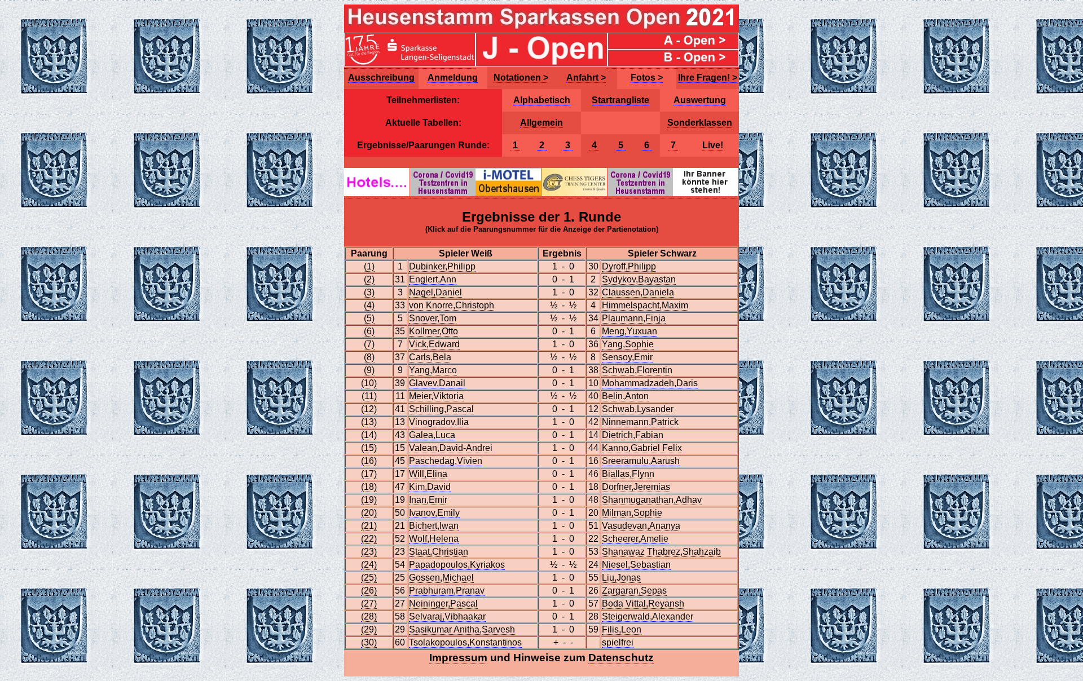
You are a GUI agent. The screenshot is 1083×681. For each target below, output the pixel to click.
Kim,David (430, 487)
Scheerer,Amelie (635, 538)
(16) (369, 461)
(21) (369, 525)
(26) (369, 590)
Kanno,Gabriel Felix (642, 448)
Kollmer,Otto (433, 331)
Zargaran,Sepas (634, 590)
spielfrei (617, 642)
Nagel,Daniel (435, 292)
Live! (712, 145)
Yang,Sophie (628, 344)
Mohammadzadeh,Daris (650, 383)
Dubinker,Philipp (442, 266)
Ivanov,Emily (434, 513)
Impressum (458, 658)
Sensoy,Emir (627, 357)
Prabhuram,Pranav (447, 590)
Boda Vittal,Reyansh (643, 603)
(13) (369, 422)
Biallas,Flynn (628, 474)
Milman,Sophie (632, 513)
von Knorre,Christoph (451, 305)
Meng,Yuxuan (629, 331)
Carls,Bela (430, 357)
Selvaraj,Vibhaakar (447, 616)
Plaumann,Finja (634, 318)
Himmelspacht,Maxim (645, 305)
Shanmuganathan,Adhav (652, 500)
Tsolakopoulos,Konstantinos (465, 642)
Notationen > (521, 77)
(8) (369, 357)
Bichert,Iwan (434, 525)
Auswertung (699, 100)
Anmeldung (453, 77)
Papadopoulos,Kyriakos (457, 564)
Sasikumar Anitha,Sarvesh (462, 629)
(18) (369, 487)
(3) (369, 292)
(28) (369, 616)
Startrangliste (620, 100)
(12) (369, 409)
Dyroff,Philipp (629, 266)
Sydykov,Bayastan (639, 279)
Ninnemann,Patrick (640, 422)
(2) (369, 279)
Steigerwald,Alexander (647, 616)
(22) (369, 538)
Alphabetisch (541, 100)
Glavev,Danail (437, 383)
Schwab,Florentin (637, 370)
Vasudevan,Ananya (641, 525)
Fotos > (647, 77)
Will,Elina (428, 474)
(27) (369, 603)
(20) (369, 513)
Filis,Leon (621, 629)
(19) (369, 500)
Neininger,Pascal (443, 603)
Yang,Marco (433, 370)
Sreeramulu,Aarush (641, 461)
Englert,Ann (432, 279)
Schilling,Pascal (441, 409)
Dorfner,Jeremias (636, 487)
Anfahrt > (586, 77)
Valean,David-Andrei (450, 448)
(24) (369, 564)
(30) (369, 642)
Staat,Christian (438, 551)
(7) (369, 344)
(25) (369, 577)
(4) (369, 305)
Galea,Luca (432, 435)
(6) (369, 331)
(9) (369, 370)
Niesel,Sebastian (636, 564)
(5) (369, 318)
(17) (369, 474)
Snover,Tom (432, 318)
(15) (369, 448)
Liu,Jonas (621, 577)
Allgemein (541, 122)
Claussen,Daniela (638, 292)
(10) (369, 383)
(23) (369, 551)
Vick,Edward (434, 344)
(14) (369, 435)
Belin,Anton (625, 396)
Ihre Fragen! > (707, 77)
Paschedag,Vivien (445, 461)
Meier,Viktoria (436, 396)
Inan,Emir (428, 500)
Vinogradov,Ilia (439, 422)
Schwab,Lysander (637, 409)
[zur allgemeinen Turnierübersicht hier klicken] (541, 30)
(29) (369, 629)
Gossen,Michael (441, 577)
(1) (369, 266)
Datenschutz (621, 658)
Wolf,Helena (434, 538)
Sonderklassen (699, 122)
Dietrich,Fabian (632, 435)
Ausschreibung (381, 77)
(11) (369, 396)
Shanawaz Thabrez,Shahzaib (661, 551)
